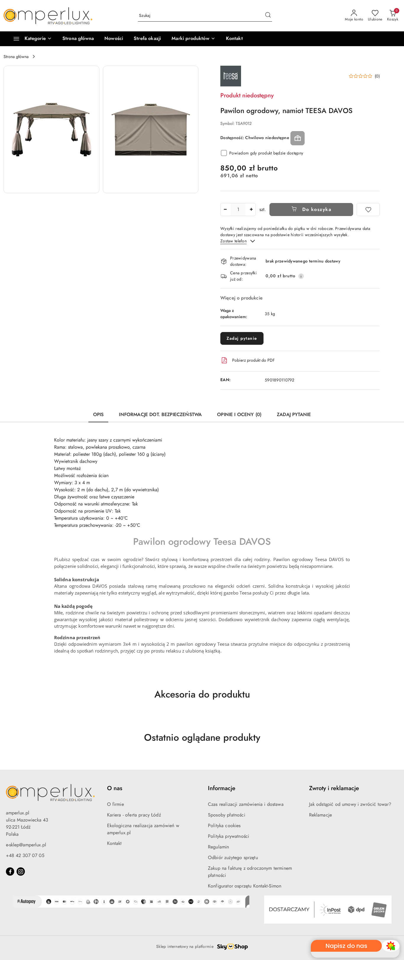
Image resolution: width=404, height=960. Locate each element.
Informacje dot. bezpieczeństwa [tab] (160, 414)
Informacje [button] (221, 788)
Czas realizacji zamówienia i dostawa (246, 804)
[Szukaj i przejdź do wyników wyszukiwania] (268, 15)
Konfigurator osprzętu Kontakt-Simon (245, 885)
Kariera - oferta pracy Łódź (134, 814)
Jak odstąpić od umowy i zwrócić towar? (350, 804)
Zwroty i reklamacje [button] (334, 788)
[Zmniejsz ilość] (225, 209)
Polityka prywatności (228, 836)
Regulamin (218, 846)
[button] (193, 38)
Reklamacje (320, 814)
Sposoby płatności (226, 814)
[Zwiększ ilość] (251, 209)
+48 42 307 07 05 (25, 855)
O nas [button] (114, 788)
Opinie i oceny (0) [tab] (239, 414)
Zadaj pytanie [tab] (294, 414)
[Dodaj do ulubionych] (368, 209)
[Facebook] (10, 871)
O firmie (115, 804)
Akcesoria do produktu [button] (202, 694)
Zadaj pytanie (242, 338)
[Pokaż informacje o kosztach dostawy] (301, 276)
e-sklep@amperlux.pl (26, 844)
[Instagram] (21, 871)
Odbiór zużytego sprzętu (233, 857)
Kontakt (114, 843)
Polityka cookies (224, 825)
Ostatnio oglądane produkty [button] (202, 737)
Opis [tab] (98, 414)
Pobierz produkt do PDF (253, 360)
